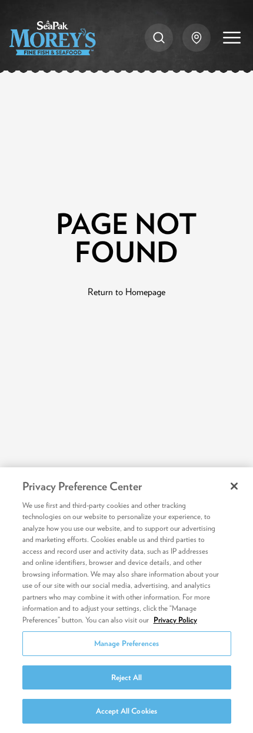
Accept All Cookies (126, 711)
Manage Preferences (126, 643)
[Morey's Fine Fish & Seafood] (52, 37)
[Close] (234, 486)
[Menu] (232, 38)
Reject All (126, 677)
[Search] (159, 38)
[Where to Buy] (196, 38)
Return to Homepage (126, 291)
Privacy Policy (175, 619)
